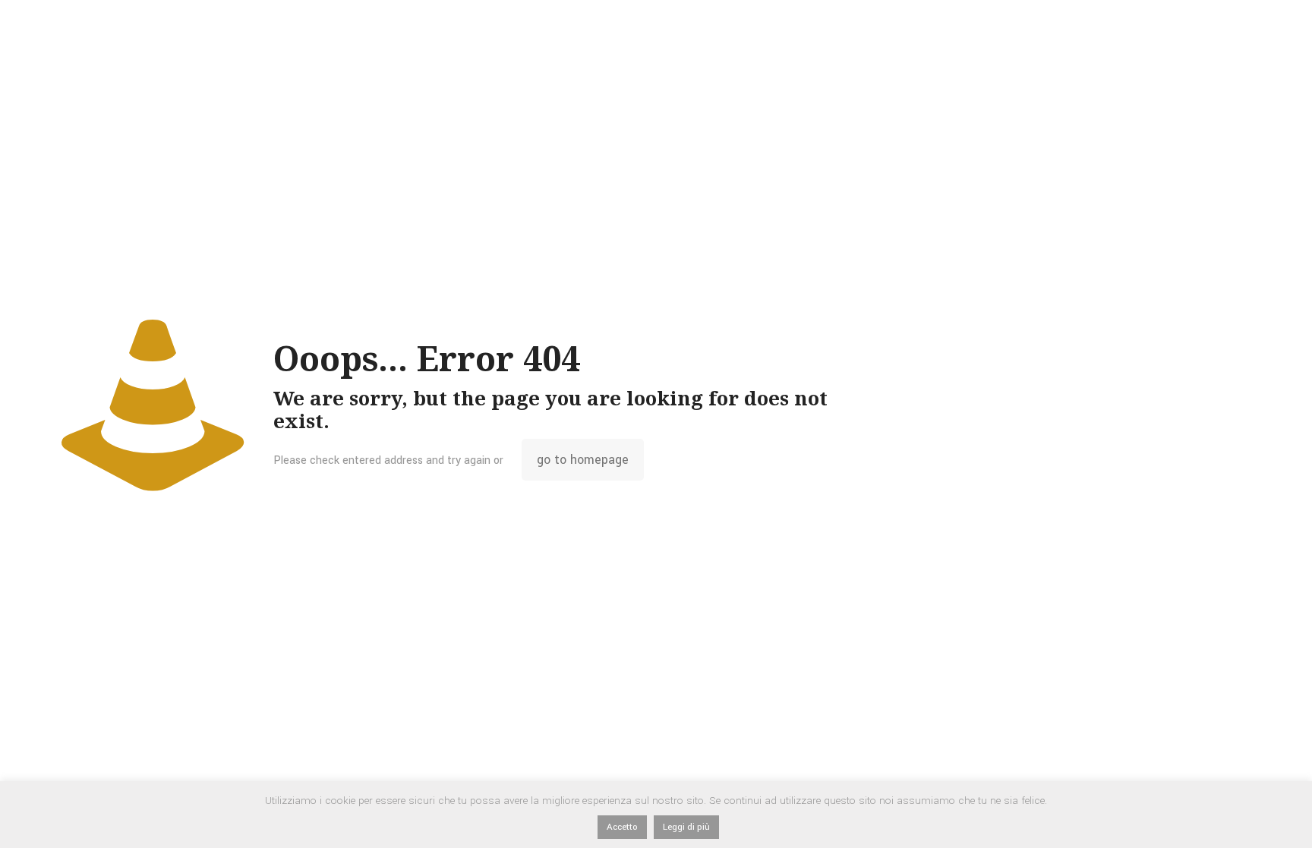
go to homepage (583, 459)
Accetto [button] (622, 827)
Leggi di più (686, 827)
